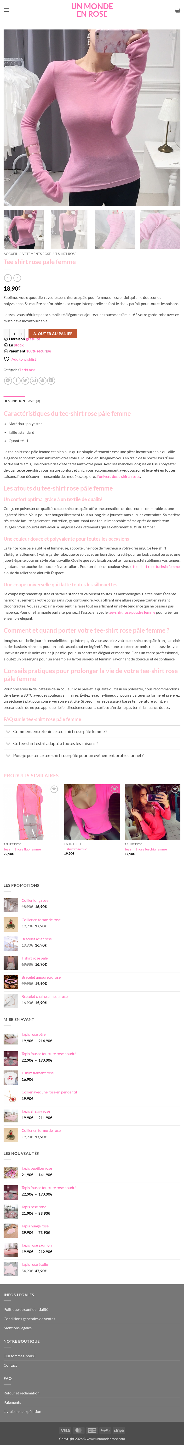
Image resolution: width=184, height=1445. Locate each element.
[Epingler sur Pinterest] (42, 381)
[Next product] (8, 278)
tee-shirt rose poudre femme (131, 612)
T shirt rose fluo (75, 849)
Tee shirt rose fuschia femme (146, 849)
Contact (10, 1365)
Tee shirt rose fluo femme (22, 849)
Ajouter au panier (53, 333)
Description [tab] (14, 401)
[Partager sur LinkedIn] (51, 381)
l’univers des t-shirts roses (118, 476)
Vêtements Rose (36, 254)
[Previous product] (17, 278)
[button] (6, 10)
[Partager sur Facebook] (17, 381)
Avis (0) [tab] (34, 401)
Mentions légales (18, 1327)
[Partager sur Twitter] (25, 381)
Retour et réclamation (22, 1393)
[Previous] (13, 118)
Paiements (12, 1402)
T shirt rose (65, 254)
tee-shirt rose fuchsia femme (156, 566)
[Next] (171, 118)
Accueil (11, 254)
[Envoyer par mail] (34, 381)
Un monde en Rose (92, 10)
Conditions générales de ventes (29, 1318)
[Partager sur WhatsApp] (8, 381)
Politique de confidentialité (26, 1309)
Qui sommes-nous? (19, 1355)
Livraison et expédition (22, 1411)
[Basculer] (8, 732)
